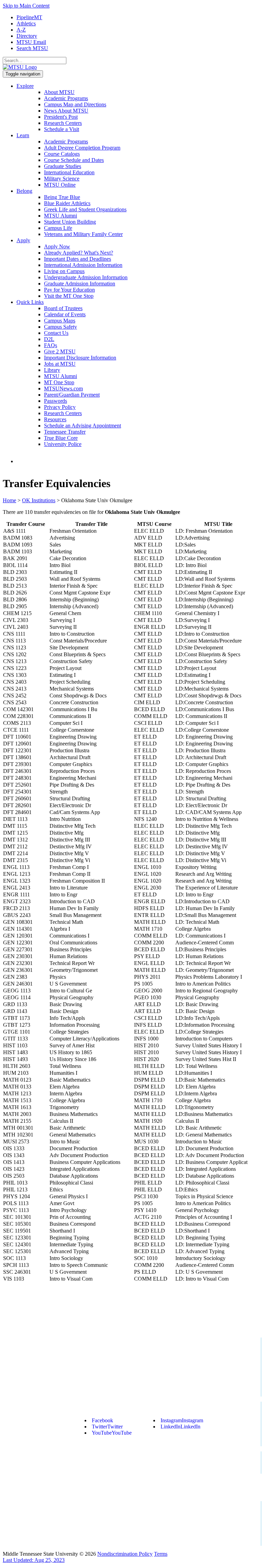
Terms (160, 1554)
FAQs (50, 345)
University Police (62, 444)
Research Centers (63, 123)
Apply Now (57, 246)
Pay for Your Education (69, 290)
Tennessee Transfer (65, 432)
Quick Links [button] (30, 302)
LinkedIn (180, 1426)
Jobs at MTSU (60, 364)
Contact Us (56, 333)
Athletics (26, 23)
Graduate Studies (62, 166)
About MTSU (59, 92)
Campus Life (58, 228)
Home (9, 500)
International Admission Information (83, 265)
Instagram (182, 1420)
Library (52, 370)
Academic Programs (66, 98)
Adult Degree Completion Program (82, 148)
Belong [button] (24, 191)
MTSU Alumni (60, 216)
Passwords (55, 401)
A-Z (21, 30)
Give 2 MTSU (60, 351)
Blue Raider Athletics (67, 203)
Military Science (61, 178)
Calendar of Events (65, 314)
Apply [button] (23, 240)
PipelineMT (29, 17)
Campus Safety (60, 327)
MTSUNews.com (63, 388)
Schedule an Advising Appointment (82, 425)
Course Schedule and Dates (74, 160)
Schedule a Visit (61, 129)
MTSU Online (60, 185)
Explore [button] (25, 86)
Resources (55, 419)
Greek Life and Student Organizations (85, 209)
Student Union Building (70, 222)
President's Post (61, 117)
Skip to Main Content (26, 6)
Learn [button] (22, 135)
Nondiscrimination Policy (125, 1554)
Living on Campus (64, 271)
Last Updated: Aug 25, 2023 (34, 1560)
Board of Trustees (63, 308)
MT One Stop (59, 382)
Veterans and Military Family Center (83, 234)
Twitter (107, 1426)
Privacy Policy (60, 407)
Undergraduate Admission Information (86, 277)
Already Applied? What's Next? (78, 253)
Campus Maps (59, 320)
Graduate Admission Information (79, 283)
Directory (26, 36)
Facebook (102, 1420)
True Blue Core (61, 438)
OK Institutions (38, 500)
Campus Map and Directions (75, 104)
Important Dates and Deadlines (77, 259)
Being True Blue (62, 197)
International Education (69, 172)
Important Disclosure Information (80, 358)
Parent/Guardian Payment (72, 395)
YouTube (112, 1433)
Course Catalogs (62, 154)
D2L (49, 339)
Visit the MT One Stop (69, 296)
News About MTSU (66, 111)
